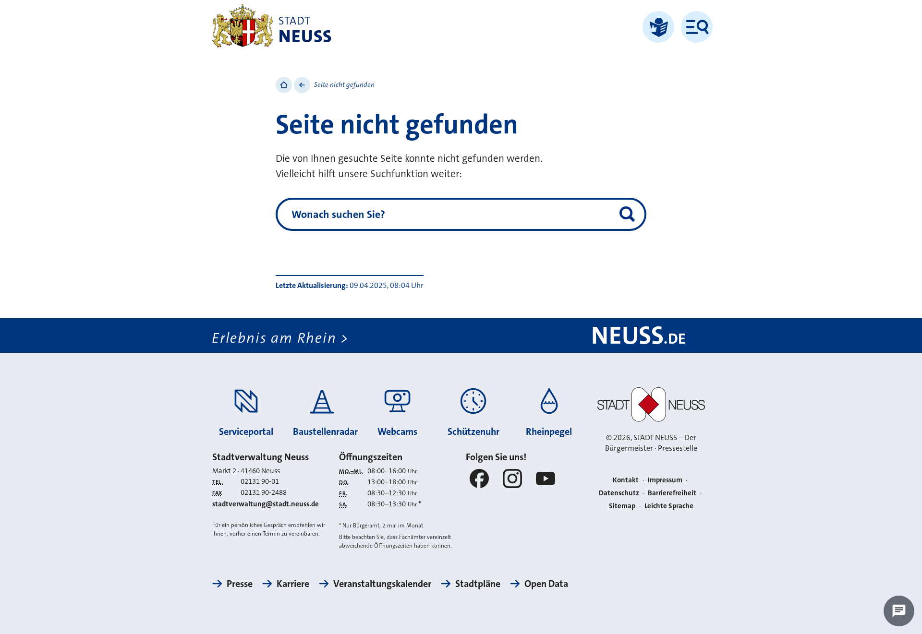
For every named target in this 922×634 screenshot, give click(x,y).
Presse (240, 583)
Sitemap (622, 506)
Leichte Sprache (668, 506)
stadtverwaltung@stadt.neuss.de (265, 504)
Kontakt (626, 480)
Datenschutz (619, 493)
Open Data (546, 583)
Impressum (665, 480)
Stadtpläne (477, 583)
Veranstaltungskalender (382, 583)
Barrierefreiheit (672, 493)
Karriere (293, 583)
